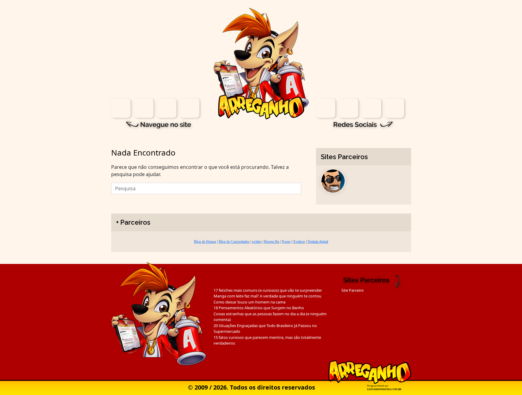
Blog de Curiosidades (234, 241)
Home (120, 108)
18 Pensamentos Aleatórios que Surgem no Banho (259, 307)
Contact (189, 108)
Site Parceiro (352, 290)
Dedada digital (318, 241)
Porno (286, 241)
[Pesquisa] (305, 187)
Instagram (325, 108)
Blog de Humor (205, 241)
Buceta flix (271, 241)
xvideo (257, 241)
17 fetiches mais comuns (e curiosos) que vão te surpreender (268, 290)
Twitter (371, 108)
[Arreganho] (261, 63)
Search (143, 108)
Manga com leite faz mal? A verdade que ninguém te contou (267, 296)
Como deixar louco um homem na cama (249, 302)
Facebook (348, 108)
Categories (166, 108)
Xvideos (299, 241)
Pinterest (394, 108)
